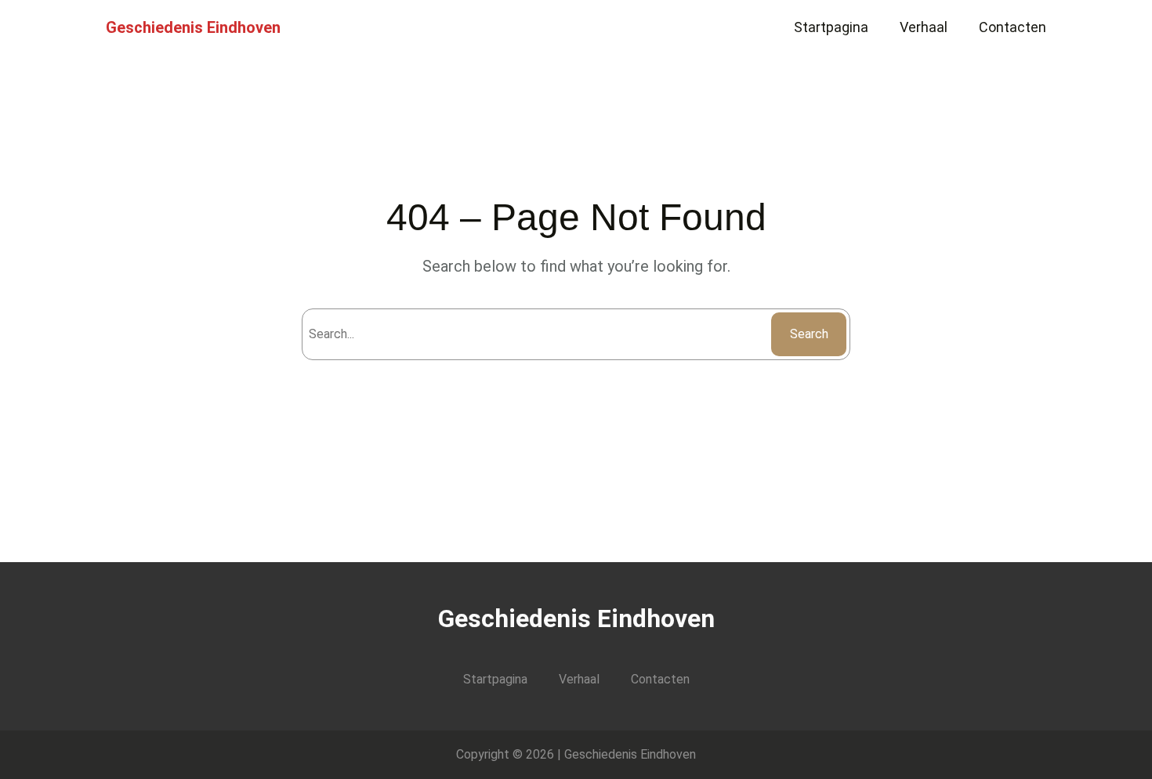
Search (809, 333)
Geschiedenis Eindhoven (193, 27)
